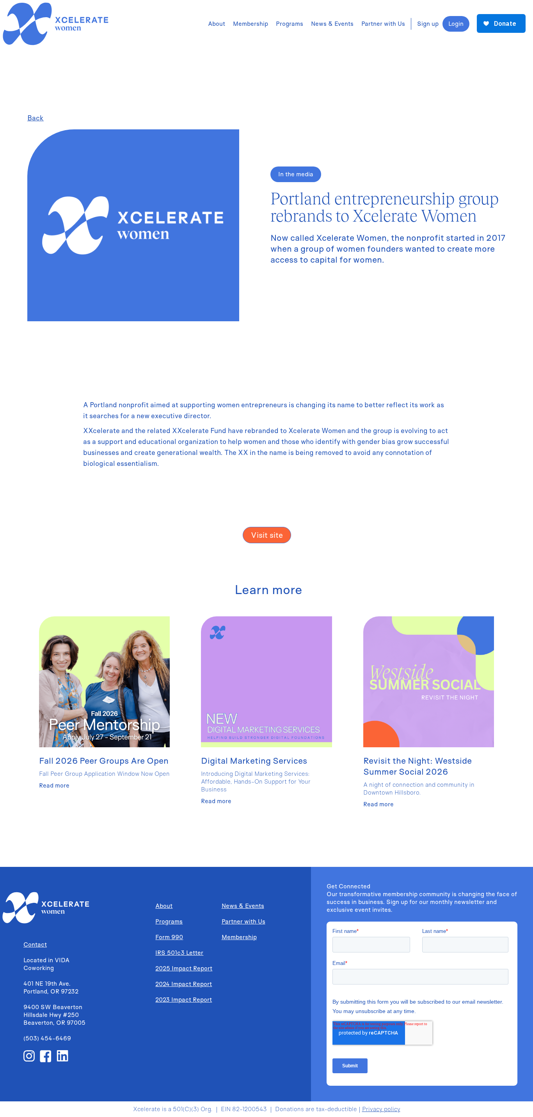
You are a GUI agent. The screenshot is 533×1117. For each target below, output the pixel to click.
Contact (35, 944)
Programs (169, 921)
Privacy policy (381, 1109)
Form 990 (169, 937)
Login (456, 23)
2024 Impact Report (183, 984)
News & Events (243, 905)
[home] (54, 24)
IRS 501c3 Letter (179, 952)
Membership (239, 937)
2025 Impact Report (183, 968)
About (163, 905)
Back (35, 118)
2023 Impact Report (183, 999)
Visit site (267, 535)
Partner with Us (243, 921)
